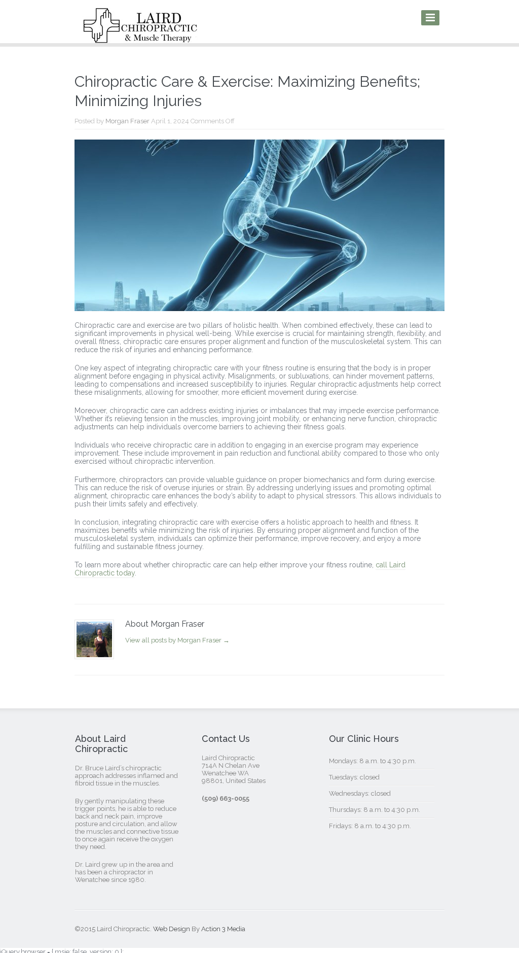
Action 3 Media (223, 929)
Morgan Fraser (127, 121)
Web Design (171, 929)
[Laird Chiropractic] (140, 36)
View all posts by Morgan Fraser (177, 640)
